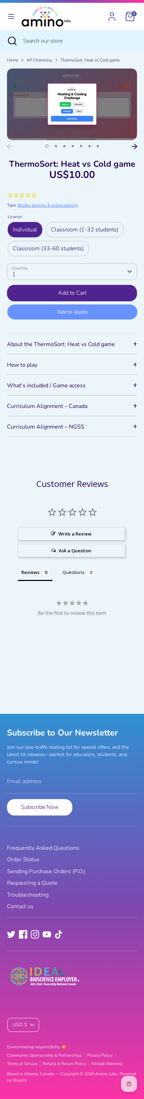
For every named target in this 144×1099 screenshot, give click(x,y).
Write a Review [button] (75, 534)
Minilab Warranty (107, 1063)
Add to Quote (72, 312)
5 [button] (81, 146)
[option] (72, 104)
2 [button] (56, 146)
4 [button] (73, 146)
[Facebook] (23, 934)
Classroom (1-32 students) (84, 230)
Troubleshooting (28, 895)
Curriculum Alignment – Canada (47, 406)
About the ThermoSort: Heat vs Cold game (61, 344)
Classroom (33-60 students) (48, 248)
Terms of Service (22, 1063)
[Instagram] (35, 934)
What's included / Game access (46, 385)
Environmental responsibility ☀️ (36, 1047)
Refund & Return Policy (64, 1063)
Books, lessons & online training (48, 205)
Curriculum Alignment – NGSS (45, 427)
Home (12, 60)
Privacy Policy (100, 1055)
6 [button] (89, 146)
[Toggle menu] (11, 16)
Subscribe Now (39, 807)
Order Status (23, 859)
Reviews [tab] (30, 572)
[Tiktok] (59, 934)
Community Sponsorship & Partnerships (44, 1055)
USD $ (20, 1024)
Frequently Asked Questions (43, 848)
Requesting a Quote (32, 883)
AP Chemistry (39, 60)
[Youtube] (47, 934)
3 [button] (64, 146)
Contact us (20, 906)
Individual (25, 230)
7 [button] (98, 146)
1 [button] (47, 146)
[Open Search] (11, 41)
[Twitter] (11, 934)
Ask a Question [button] (75, 550)
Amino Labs (106, 1074)
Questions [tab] (74, 572)
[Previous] (9, 146)
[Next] (134, 146)
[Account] (112, 13)
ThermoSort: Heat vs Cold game (90, 60)
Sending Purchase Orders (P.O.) (46, 871)
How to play (22, 365)
